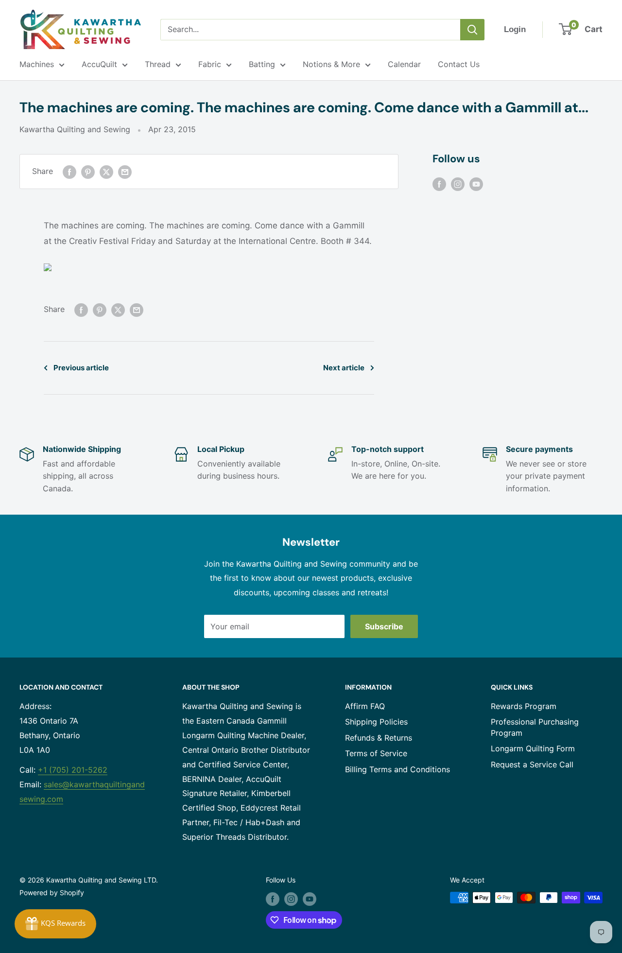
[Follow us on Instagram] (458, 183)
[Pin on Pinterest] (88, 171)
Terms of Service (376, 753)
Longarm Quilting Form (533, 748)
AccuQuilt (99, 64)
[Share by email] (125, 171)
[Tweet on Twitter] (106, 171)
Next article (343, 367)
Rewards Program (523, 706)
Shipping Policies (376, 722)
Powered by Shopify (51, 892)
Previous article (81, 367)
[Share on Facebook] (69, 171)
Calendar (404, 64)
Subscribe (384, 626)
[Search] (472, 29)
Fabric (209, 64)
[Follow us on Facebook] (439, 183)
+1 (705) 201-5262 (72, 770)
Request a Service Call (532, 764)
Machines (36, 64)
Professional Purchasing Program (535, 727)
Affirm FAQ (365, 706)
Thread (158, 64)
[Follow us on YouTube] (476, 183)
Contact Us (459, 64)
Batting (262, 64)
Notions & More (331, 64)
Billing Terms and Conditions (397, 769)
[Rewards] (55, 923)
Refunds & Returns (378, 738)
